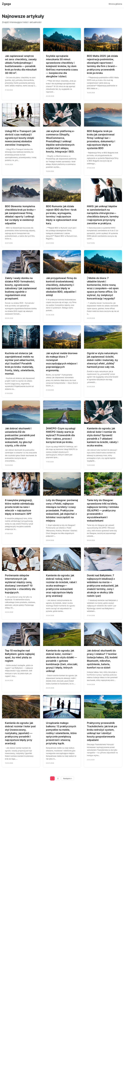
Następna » (67, 778)
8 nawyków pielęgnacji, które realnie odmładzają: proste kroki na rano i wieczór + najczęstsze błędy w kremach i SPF (19, 507)
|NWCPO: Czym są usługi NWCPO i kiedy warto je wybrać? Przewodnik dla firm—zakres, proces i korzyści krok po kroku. (60, 435)
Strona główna (115, 4)
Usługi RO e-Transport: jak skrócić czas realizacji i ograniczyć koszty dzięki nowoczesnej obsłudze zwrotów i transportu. (20, 138)
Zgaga (6, 4)
